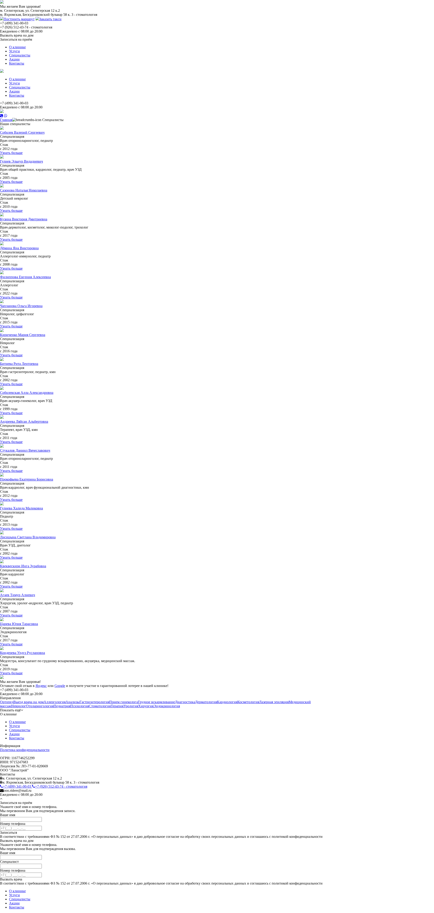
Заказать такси (50, 19)
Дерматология (206, 702)
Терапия (117, 706)
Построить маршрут (19, 19)
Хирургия (145, 706)
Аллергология (55, 702)
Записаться (8, 832)
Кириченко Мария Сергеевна (22, 335)
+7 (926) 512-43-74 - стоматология (61, 786)
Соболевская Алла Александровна (26, 393)
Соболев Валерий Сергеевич (22, 132)
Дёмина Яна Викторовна (19, 248)
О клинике (17, 47)
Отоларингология (40, 706)
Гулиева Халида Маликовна (21, 508)
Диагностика (185, 702)
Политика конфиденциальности (25, 750)
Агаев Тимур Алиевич (17, 595)
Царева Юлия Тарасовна (19, 624)
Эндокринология (166, 706)
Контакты (16, 63)
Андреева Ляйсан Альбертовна (24, 421)
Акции (14, 59)
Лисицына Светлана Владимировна (28, 537)
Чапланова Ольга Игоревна (21, 306)
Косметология (248, 702)
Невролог (18, 706)
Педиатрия (62, 706)
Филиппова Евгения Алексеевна (25, 277)
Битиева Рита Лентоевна (19, 364)
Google (59, 686)
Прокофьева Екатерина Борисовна (26, 479)
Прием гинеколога (123, 702)
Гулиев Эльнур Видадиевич (21, 161)
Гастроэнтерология (94, 702)
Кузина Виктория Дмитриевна (23, 219)
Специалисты (19, 55)
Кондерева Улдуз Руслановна (22, 653)
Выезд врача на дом (28, 702)
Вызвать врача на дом (16, 35)
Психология (79, 706)
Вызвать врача (11, 879)
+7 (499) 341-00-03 (17, 786)
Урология (130, 706)
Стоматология (100, 706)
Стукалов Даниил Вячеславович (25, 450)
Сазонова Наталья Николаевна (23, 190)
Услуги (14, 51)
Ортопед (6, 702)
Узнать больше (11, 153)
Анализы (73, 702)
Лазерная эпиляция (274, 702)
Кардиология (227, 702)
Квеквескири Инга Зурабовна (23, 566)
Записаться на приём (16, 39)
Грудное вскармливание (156, 702)
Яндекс (41, 686)
